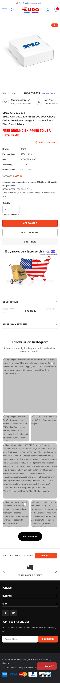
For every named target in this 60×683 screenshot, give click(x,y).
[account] (48, 10)
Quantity (6, 203)
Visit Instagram (30, 536)
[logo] (30, 10)
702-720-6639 (32, 93)
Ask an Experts (48, 93)
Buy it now (30, 241)
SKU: (4, 159)
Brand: (5, 149)
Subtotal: (6, 215)
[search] (13, 10)
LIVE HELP (46, 555)
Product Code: (9, 169)
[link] (5, 613)
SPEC (23, 149)
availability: (7, 164)
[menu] (4, 10)
